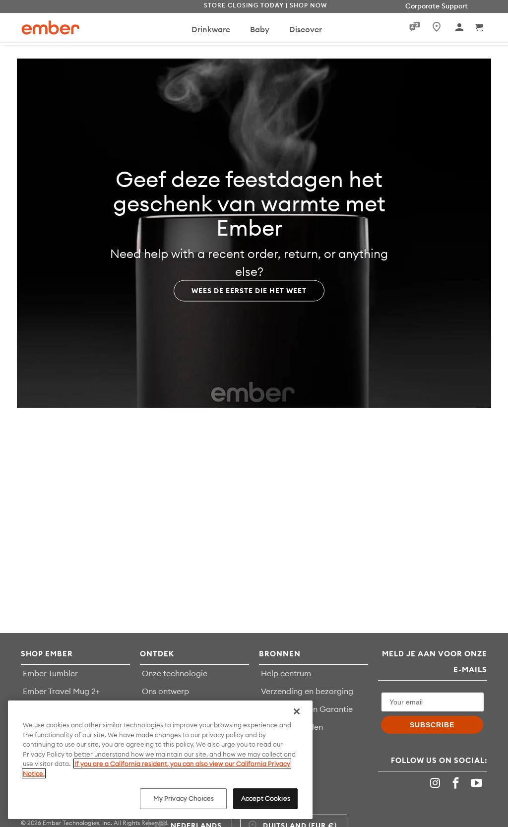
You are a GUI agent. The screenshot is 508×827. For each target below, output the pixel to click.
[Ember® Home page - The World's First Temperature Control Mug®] (50, 27)
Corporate (422, 5)
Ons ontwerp (165, 691)
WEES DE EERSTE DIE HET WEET (249, 290)
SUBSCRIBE (432, 725)
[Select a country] (434, 27)
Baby (259, 29)
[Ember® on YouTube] (478, 783)
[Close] (297, 711)
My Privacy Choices (183, 798)
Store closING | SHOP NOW (265, 5)
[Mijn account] (460, 27)
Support (455, 5)
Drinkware (210, 29)
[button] (480, 27)
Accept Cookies (265, 798)
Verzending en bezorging (307, 691)
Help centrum (286, 673)
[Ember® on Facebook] (457, 783)
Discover (305, 29)
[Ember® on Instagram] (437, 783)
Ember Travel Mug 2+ (61, 691)
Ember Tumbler (50, 673)
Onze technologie (174, 673)
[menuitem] (211, 34)
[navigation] (248, 27)
